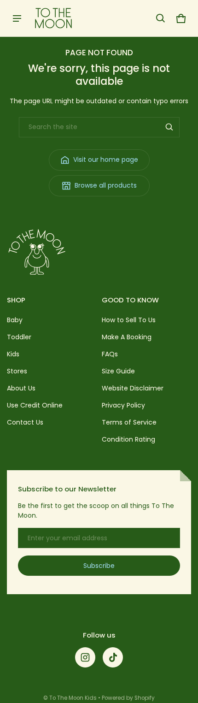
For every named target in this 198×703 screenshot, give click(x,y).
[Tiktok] (113, 657)
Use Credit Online (35, 405)
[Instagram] (85, 657)
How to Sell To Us (129, 320)
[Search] (169, 127)
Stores (17, 371)
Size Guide (118, 371)
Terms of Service (129, 422)
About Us (21, 388)
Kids (13, 354)
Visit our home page (105, 159)
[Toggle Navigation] (17, 18)
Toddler (19, 337)
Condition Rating (128, 439)
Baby (15, 320)
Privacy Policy (123, 405)
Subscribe (99, 565)
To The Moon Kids (73, 698)
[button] (161, 18)
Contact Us (25, 422)
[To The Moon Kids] (53, 18)
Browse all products (106, 185)
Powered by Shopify (128, 698)
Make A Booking (126, 337)
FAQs (110, 354)
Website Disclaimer (132, 388)
